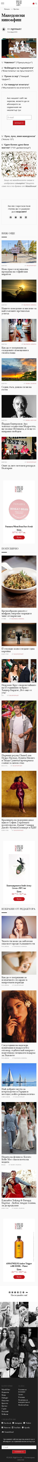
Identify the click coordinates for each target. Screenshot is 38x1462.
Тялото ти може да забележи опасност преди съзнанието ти (18, 942)
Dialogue (5, 1398)
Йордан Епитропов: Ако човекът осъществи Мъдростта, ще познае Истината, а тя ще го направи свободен (19, 428)
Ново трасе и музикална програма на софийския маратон (15, 272)
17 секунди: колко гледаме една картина (18, 650)
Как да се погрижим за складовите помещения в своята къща (15, 350)
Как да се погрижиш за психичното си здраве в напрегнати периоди (14, 980)
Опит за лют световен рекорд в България (18, 467)
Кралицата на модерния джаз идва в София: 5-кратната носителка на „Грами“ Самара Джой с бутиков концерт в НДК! (19, 824)
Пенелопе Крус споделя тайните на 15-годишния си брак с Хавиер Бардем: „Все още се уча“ (19, 689)
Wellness (5, 946)
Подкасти (5, 1392)
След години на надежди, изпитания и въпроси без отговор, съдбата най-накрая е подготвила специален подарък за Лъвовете (18, 1050)
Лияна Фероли (31, 420)
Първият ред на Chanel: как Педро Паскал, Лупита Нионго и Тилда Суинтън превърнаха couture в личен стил (18, 759)
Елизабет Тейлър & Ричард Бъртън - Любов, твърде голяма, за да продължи (19, 1203)
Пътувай (5, 1412)
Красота (4, 766)
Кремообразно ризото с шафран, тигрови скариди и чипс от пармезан (17, 614)
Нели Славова (31, 383)
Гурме (4, 619)
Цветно (16, 9)
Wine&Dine (6, 1390)
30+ (3, 695)
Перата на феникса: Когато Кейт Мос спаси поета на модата (16, 1160)
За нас (20, 1395)
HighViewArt (16, 29)
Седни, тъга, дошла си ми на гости (17, 388)
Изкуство (5, 654)
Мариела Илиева (30, 305)
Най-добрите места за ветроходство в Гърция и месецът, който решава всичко (18, 1092)
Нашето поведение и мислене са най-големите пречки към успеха (19, 311)
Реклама (21, 1397)
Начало (7, 9)
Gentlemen (6, 1097)
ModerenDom (23, 1405)
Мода (4, 1165)
